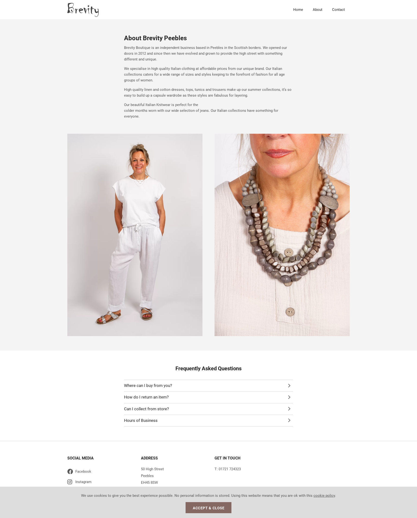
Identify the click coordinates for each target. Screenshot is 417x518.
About (317, 9)
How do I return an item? (146, 397)
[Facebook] (97, 472)
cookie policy (324, 495)
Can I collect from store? (146, 408)
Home (298, 9)
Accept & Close (208, 508)
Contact (338, 9)
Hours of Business (141, 420)
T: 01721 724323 (228, 469)
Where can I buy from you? (148, 385)
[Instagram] (97, 483)
